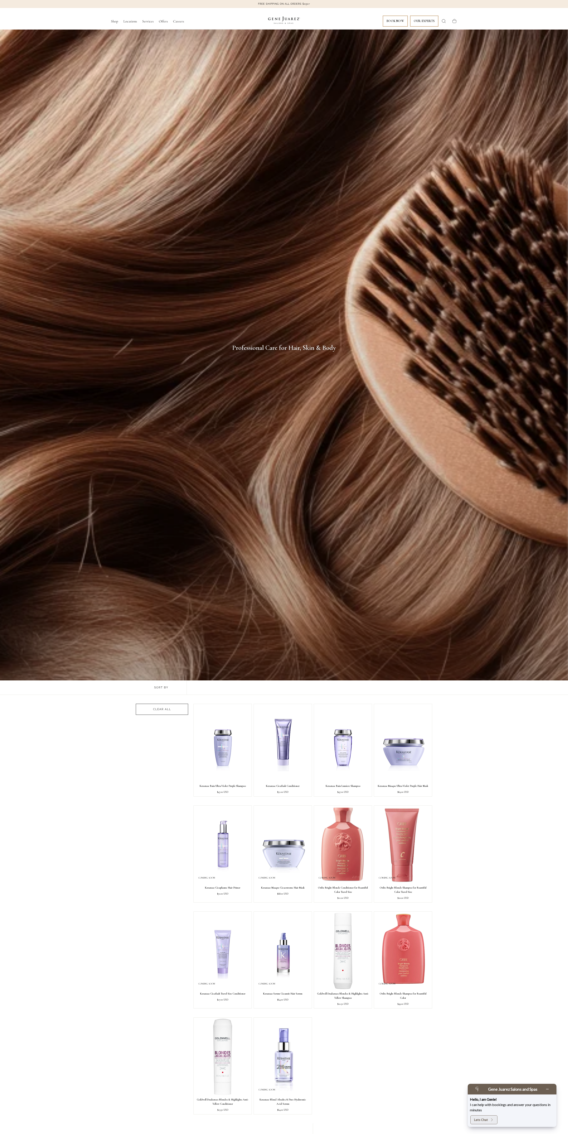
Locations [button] (130, 21)
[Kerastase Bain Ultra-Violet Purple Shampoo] (222, 743)
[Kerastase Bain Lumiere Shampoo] (343, 743)
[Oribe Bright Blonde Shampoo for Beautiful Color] (403, 951)
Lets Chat (481, 1120)
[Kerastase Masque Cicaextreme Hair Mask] (283, 845)
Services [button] (148, 21)
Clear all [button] (162, 709)
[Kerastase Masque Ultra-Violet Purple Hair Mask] (403, 743)
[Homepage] (284, 21)
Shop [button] (114, 21)
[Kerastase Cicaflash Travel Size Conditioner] (222, 951)
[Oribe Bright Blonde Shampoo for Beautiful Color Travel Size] (403, 845)
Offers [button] (163, 21)
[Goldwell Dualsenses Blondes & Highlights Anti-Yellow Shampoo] (343, 951)
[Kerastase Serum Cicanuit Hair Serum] (283, 951)
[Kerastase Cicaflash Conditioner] (283, 743)
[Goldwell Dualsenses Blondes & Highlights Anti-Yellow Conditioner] (222, 1057)
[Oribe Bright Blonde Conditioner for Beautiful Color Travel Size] (343, 845)
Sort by (161, 687)
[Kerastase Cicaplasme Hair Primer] (222, 845)
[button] (443, 21)
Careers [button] (178, 21)
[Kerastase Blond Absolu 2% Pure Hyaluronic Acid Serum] (283, 1057)
